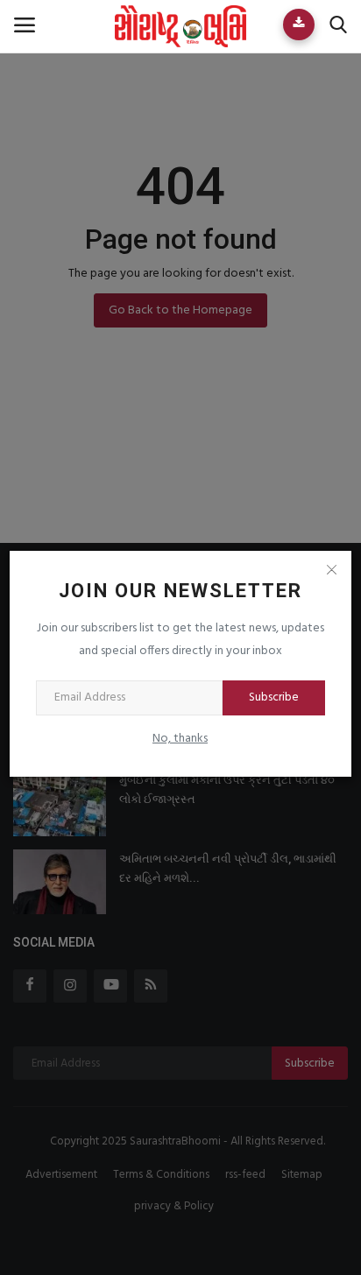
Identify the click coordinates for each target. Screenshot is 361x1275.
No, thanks (180, 739)
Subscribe (274, 697)
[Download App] (299, 24)
